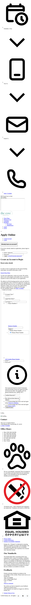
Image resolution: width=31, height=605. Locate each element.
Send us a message (8, 583)
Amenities (6, 221)
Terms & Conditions (13, 403)
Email (7, 360)
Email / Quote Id (8, 252)
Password (6, 254)
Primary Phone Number (17, 332)
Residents (6, 222)
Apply (5, 226)
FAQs (5, 228)
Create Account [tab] (8, 238)
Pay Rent (9, 224)
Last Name (8, 302)
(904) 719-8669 (20, 288)
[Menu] (1, 231)
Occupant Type (9, 294)
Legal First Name (10, 298)
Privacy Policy (11, 406)
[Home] (7, 215)
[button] (17, 389)
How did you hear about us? (12, 398)
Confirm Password (10, 395)
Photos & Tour (7, 219)
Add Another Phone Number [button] (12, 359)
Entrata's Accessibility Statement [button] (12, 541)
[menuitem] (17, 218)
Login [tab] (5, 240)
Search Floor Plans (5, 273)
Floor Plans (7, 218)
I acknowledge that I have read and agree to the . (17, 402)
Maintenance (10, 225)
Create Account (9, 407)
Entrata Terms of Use (9, 593)
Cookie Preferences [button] (9, 540)
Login (5, 256)
